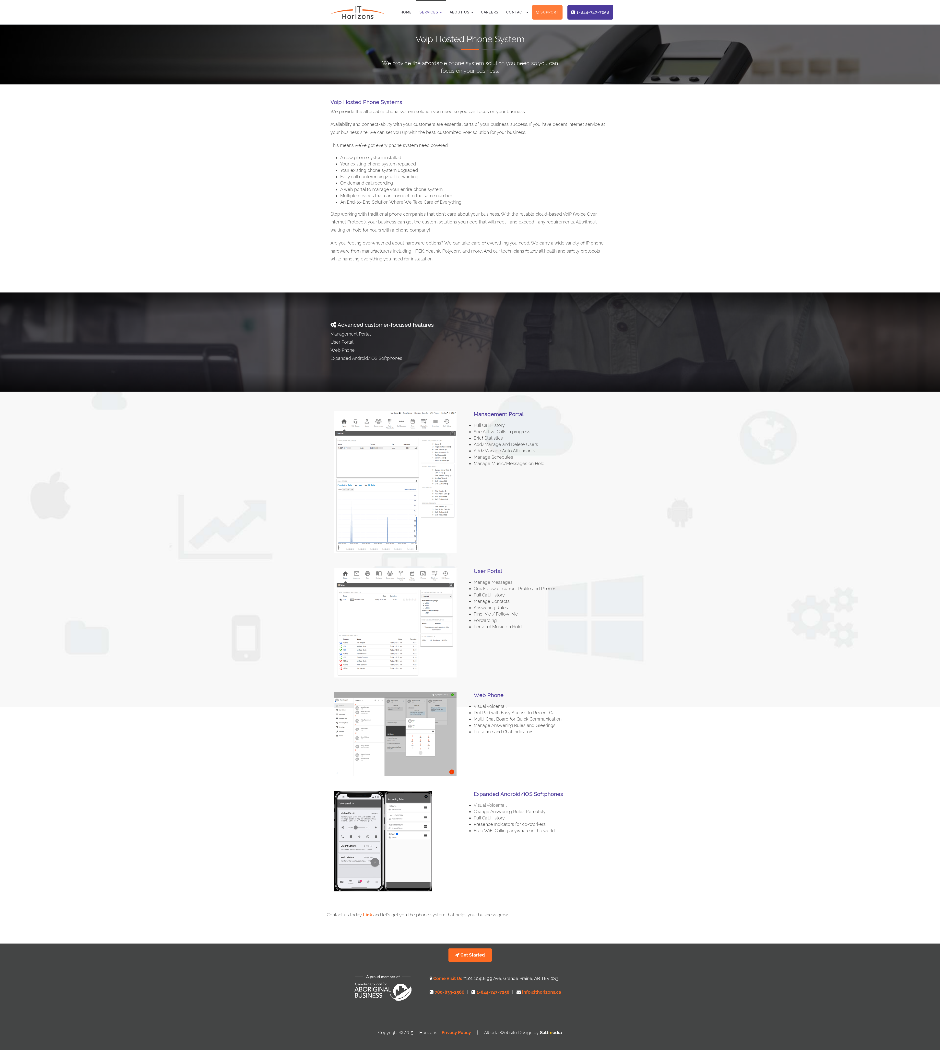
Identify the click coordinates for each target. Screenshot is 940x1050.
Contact (516, 12)
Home (406, 12)
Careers (489, 12)
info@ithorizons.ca (541, 992)
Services (429, 12)
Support (549, 12)
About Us (460, 12)
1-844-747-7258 (592, 12)
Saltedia (551, 1032)
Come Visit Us (448, 978)
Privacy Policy (456, 1032)
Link (367, 914)
